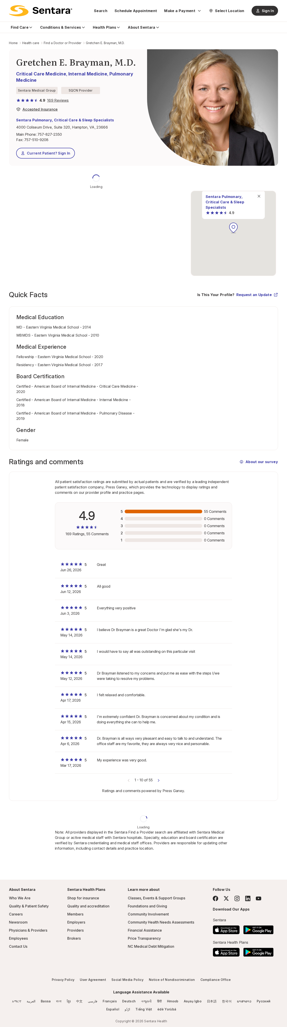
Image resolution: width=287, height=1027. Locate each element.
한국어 (227, 1001)
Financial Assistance (145, 930)
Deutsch (129, 1001)
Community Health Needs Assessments (161, 922)
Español (112, 1009)
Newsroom (18, 922)
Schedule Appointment (136, 11)
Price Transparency (144, 938)
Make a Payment (179, 11)
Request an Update (254, 294)
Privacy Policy (63, 980)
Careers (16, 914)
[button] (233, 228)
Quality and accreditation (88, 906)
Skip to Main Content (7, 6)
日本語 (212, 1001)
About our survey (262, 462)
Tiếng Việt (143, 1009)
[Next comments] (158, 780)
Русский (263, 1001)
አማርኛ (16, 1001)
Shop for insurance (83, 898)
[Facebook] (215, 898)
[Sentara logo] (40, 10)
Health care (30, 43)
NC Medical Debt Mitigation (151, 946)
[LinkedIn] (247, 898)
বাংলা (58, 1001)
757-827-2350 (49, 134)
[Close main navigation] (259, 196)
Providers (75, 930)
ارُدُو (127, 1009)
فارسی (92, 1001)
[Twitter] (226, 898)
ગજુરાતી (146, 1001)
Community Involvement (148, 914)
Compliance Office (215, 980)
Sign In (268, 11)
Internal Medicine (87, 74)
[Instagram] (237, 898)
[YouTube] (258, 898)
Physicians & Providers (28, 930)
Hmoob (172, 1001)
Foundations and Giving (147, 906)
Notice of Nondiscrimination (172, 980)
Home (13, 43)
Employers (76, 922)
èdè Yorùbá (166, 1009)
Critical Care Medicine (41, 74)
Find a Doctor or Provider (62, 43)
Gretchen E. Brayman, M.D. (105, 43)
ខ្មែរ (69, 1001)
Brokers (74, 938)
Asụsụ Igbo (193, 1001)
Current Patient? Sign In (48, 153)
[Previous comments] (128, 780)
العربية (31, 1001)
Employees (18, 938)
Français (110, 1001)
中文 (79, 1001)
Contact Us (18, 946)
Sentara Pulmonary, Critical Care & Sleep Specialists (65, 120)
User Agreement (93, 980)
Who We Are (19, 898)
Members (75, 914)
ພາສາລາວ (244, 1001)
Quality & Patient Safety (29, 906)
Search (100, 11)
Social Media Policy (127, 980)
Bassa (46, 1001)
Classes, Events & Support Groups (156, 898)
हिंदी (159, 1001)
